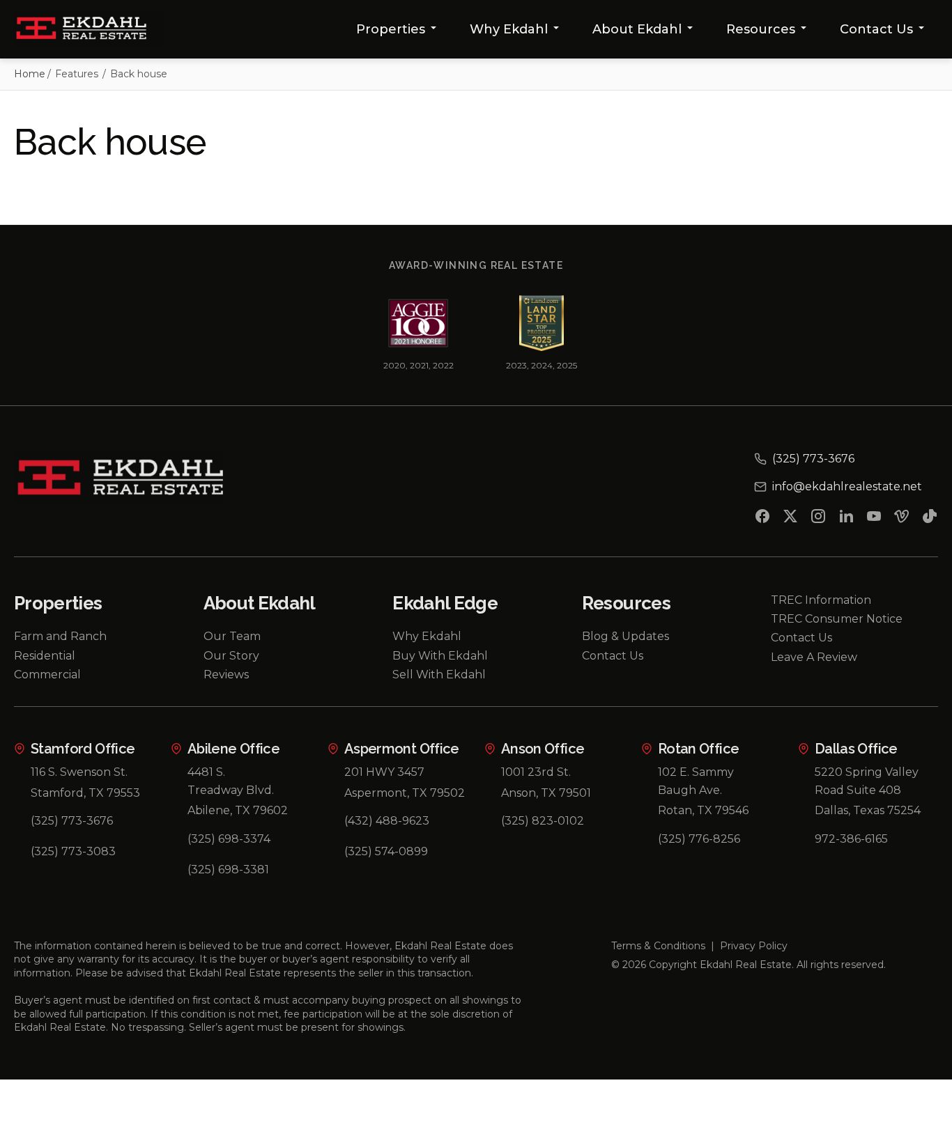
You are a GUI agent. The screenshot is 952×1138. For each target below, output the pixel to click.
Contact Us (876, 29)
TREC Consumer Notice (837, 618)
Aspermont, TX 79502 (404, 793)
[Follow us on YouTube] (874, 518)
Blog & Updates (625, 636)
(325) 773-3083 (73, 851)
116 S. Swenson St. (79, 772)
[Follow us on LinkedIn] (846, 518)
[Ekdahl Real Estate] (89, 29)
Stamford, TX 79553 (85, 793)
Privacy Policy (754, 946)
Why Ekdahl (509, 29)
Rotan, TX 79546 (703, 810)
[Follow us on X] (790, 518)
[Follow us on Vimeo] (901, 518)
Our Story (231, 655)
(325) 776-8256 (699, 838)
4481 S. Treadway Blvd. (230, 781)
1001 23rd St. (536, 772)
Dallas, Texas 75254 (868, 810)
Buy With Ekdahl (440, 655)
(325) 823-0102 (542, 820)
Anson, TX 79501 (546, 793)
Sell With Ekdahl (439, 674)
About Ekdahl (637, 29)
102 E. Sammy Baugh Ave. (696, 781)
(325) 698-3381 (228, 869)
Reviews (226, 674)
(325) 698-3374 (228, 838)
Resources (760, 29)
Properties (390, 29)
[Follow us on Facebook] (762, 518)
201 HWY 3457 (384, 772)
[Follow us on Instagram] (818, 518)
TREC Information (821, 600)
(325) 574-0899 (386, 851)
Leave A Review (814, 657)
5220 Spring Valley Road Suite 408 (867, 781)
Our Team (232, 636)
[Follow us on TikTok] (929, 518)
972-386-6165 (851, 838)
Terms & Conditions (658, 946)
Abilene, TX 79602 (237, 810)
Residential (44, 655)
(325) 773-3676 (72, 820)
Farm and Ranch (60, 636)
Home (29, 74)
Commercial (47, 674)
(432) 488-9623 (386, 820)
